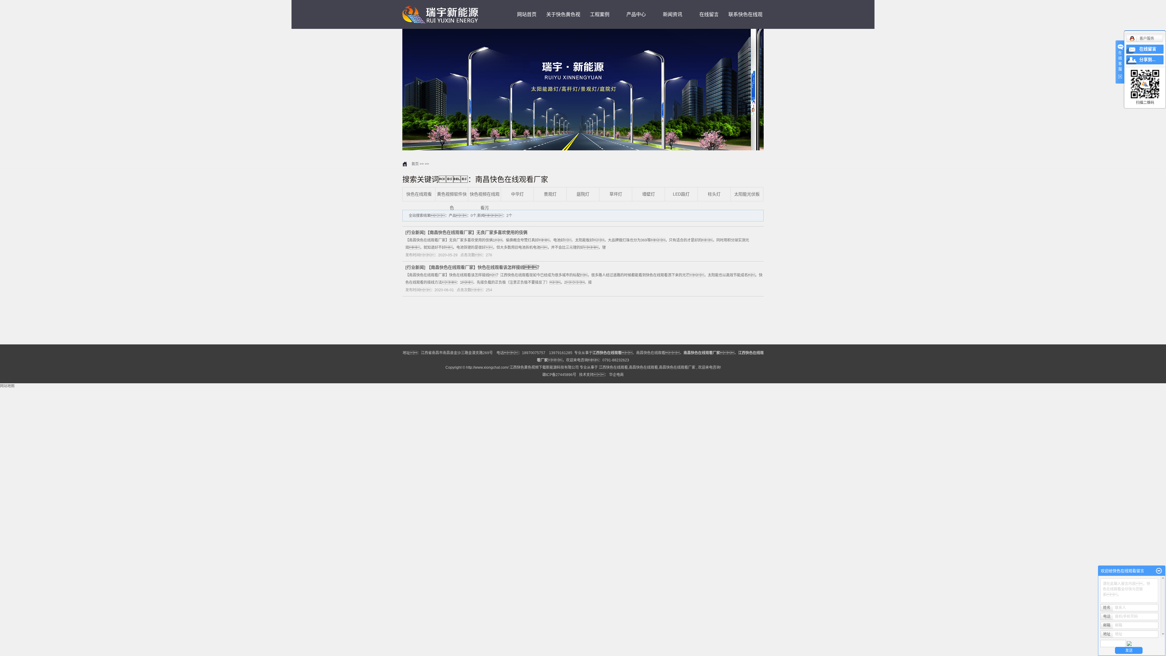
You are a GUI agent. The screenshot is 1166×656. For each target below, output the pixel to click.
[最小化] (1159, 571)
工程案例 (599, 14)
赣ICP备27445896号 (559, 375)
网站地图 (7, 386)
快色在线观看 (419, 194)
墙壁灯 (648, 194)
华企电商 (616, 375)
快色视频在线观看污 (484, 201)
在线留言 (709, 14)
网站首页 (527, 14)
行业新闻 (415, 232)
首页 (415, 164)
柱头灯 (714, 194)
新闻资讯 (672, 14)
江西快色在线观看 (613, 367)
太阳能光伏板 (747, 194)
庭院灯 (583, 194)
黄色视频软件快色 (452, 201)
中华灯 (517, 194)
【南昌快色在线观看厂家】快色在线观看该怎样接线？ (484, 267)
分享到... (1147, 59)
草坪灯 (615, 194)
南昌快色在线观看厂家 (677, 367)
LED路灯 (681, 194)
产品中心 (636, 14)
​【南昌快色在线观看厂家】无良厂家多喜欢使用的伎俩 (476, 232)
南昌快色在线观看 (650, 353)
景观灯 (550, 194)
